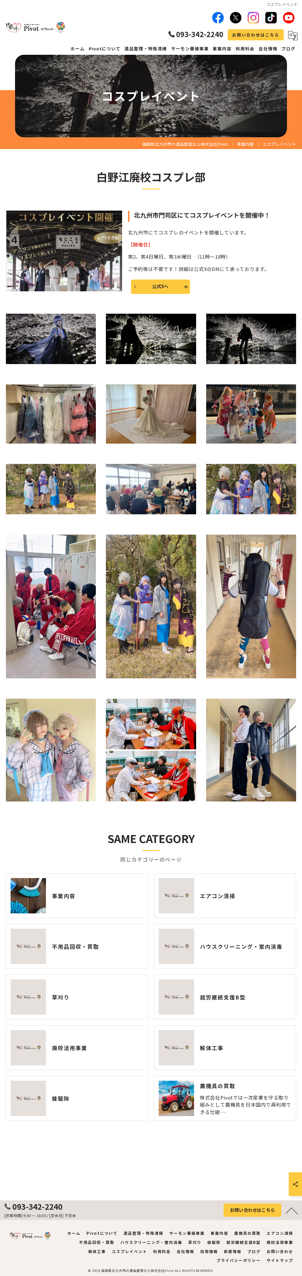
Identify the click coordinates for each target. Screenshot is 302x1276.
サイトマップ (280, 1260)
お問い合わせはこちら (255, 35)
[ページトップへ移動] (292, 1210)
